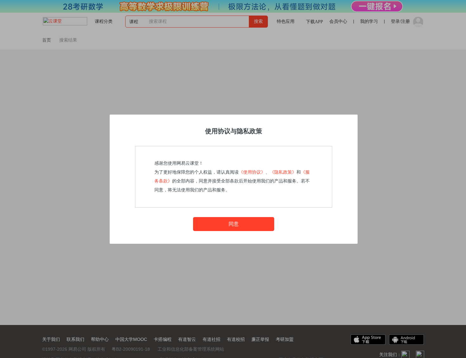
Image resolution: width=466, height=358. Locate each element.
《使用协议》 (252, 172)
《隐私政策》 (283, 172)
